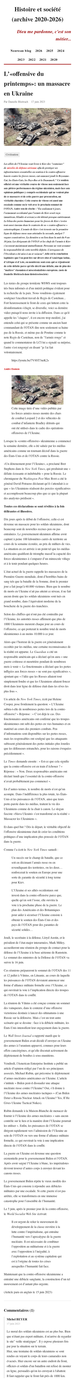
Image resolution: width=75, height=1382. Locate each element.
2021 (43, 59)
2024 (60, 50)
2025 (49, 50)
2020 (54, 59)
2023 (21, 59)
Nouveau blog (21, 50)
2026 (38, 50)
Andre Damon (11, 369)
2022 (32, 59)
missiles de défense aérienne (22, 168)
